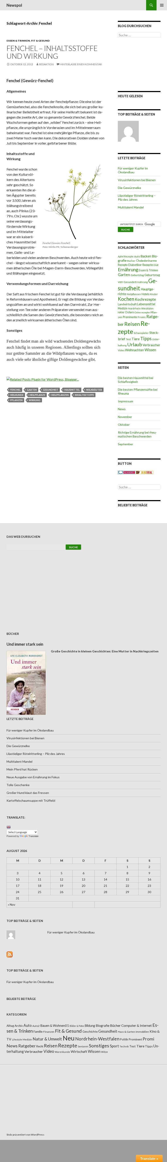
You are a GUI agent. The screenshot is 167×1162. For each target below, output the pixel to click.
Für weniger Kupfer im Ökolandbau (133, 170)
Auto (137, 256)
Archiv (19, 1025)
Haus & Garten (126, 1031)
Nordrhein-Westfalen (141, 308)
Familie (38, 1031)
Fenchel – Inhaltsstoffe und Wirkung (52, 52)
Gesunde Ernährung (136, 282)
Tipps (146, 338)
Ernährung (128, 269)
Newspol (14, 5)
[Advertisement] (139, 64)
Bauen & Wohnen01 (54, 1025)
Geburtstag (137, 275)
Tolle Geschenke (18, 785)
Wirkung (34, 400)
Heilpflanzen (60, 394)
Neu (69, 1038)
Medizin (122, 308)
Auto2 (36, 1025)
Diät (156, 265)
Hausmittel (72, 389)
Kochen (126, 299)
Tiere (136, 339)
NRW (121, 312)
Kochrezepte (145, 299)
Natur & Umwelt (47, 1039)
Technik (124, 1046)
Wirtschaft (79, 1051)
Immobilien (142, 1031)
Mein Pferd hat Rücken (22, 769)
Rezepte (67, 1045)
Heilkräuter (94, 389)
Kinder (154, 294)
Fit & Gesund (40, 40)
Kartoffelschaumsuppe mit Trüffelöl (31, 800)
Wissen (150, 350)
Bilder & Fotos (77, 1025)
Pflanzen (16, 400)
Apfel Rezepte (126, 256)
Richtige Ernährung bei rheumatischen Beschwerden (137, 434)
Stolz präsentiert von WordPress (25, 1134)
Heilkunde (16, 394)
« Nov (11, 904)
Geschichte (90, 1031)
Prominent (135, 1039)
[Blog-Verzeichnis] (126, 472)
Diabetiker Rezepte (140, 265)
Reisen (132, 324)
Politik (124, 1039)
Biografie (102, 1025)
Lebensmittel (146, 304)
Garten (32, 389)
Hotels (145, 294)
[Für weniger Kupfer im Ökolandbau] (128, 131)
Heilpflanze (37, 394)
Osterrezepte (142, 312)
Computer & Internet (136, 1025)
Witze (104, 1051)
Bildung (90, 1025)
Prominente (130, 317)
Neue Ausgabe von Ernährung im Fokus (33, 777)
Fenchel (15, 389)
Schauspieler (141, 333)
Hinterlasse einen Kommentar (81, 64)
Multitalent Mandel (131, 207)
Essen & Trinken (18, 40)
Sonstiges (99, 1045)
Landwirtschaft (127, 304)
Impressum (125, 401)
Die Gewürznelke (129, 188)
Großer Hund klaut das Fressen (28, 793)
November (125, 417)
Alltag (10, 1025)
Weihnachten (134, 350)
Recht (39, 1046)
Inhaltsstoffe (84, 394)
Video (121, 350)
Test (128, 339)
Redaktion (46, 64)
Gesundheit (50, 389)
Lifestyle (17, 1039)
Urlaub (134, 344)
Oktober (124, 424)
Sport (114, 1046)
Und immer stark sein (25, 644)
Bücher (131, 260)
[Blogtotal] (144, 472)
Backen (145, 256)
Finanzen (48, 1031)
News (122, 409)
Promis (142, 317)
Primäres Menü (162, 5)
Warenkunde (62, 1051)
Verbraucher (151, 345)
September (125, 444)
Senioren (83, 1046)
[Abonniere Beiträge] (10, 954)
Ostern (129, 312)
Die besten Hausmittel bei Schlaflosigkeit (135, 380)
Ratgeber (27, 1045)
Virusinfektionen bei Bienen (137, 180)
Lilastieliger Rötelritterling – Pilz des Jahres (137, 197)
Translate (33, 836)
